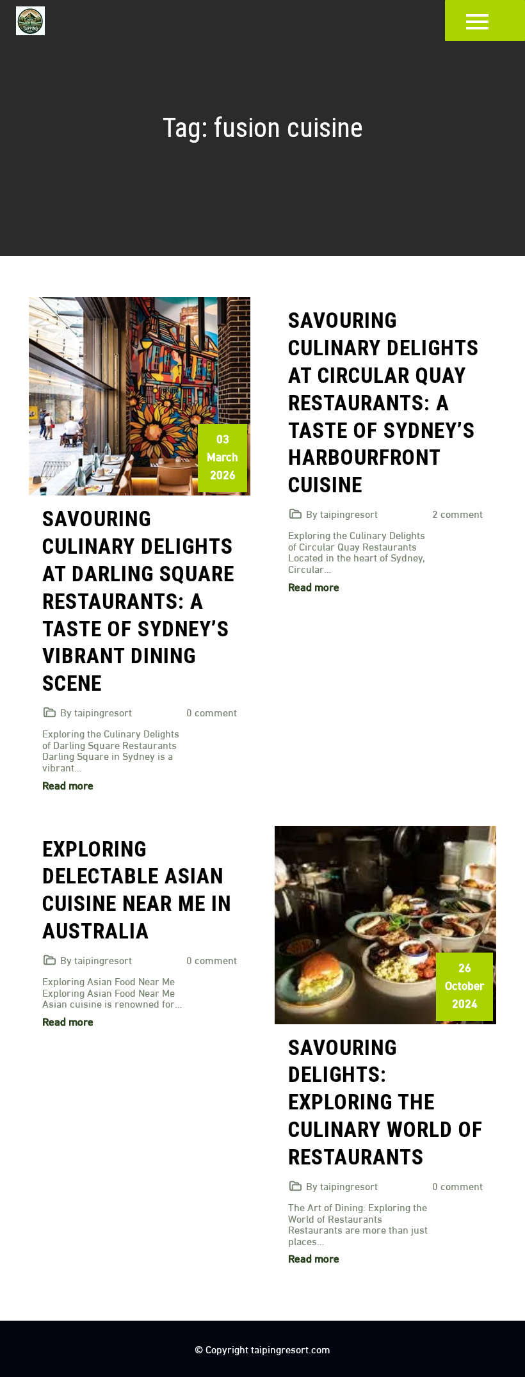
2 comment (457, 513)
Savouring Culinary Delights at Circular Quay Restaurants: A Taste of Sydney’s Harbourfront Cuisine (383, 402)
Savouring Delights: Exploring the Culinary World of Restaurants (385, 1102)
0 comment (211, 711)
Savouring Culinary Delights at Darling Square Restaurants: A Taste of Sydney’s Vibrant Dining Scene (138, 601)
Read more (67, 785)
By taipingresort (96, 711)
